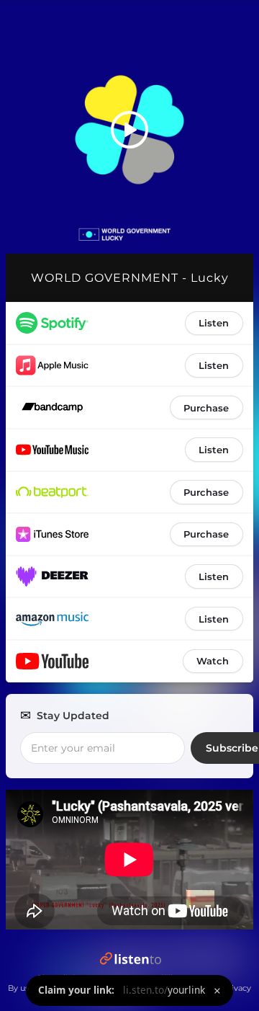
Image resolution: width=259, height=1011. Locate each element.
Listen (214, 323)
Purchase (206, 408)
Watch (212, 661)
